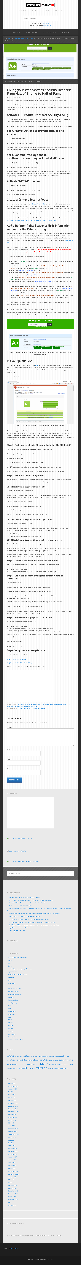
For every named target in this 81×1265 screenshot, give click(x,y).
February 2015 (12, 1205)
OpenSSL (52, 1064)
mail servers (12, 1011)
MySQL (38, 1064)
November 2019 (13, 1117)
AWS (9, 963)
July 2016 (11, 1180)
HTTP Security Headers (15, 994)
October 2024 (12, 1089)
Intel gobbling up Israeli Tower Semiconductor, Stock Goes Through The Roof (32, 922)
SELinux (10, 1031)
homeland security (13, 991)
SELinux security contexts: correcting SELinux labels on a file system (29, 919)
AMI (8, 1056)
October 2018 (12, 1131)
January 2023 (12, 1095)
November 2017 (13, 1154)
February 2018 (12, 1148)
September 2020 (13, 1112)
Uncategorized (15, 706)
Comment (10, 727)
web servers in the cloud (29, 706)
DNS (9, 980)
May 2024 (11, 1092)
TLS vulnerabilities (56, 1068)
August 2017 (12, 1160)
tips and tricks (12, 1034)
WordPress (64, 1068)
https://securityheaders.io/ (17, 659)
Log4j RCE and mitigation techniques (19, 928)
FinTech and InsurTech (14, 989)
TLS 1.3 (49, 1068)
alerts (10, 960)
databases (11, 977)
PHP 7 (72, 1064)
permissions (59, 1064)
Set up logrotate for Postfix (17, 931)
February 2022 (12, 1100)
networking (11, 1014)
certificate (26, 1056)
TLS (45, 1068)
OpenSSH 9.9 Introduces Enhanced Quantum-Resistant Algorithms (28, 903)
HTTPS (71, 1060)
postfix (9, 1068)
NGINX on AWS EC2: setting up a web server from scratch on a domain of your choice (34, 925)
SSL (41, 1068)
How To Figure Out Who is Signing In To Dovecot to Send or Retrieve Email (31, 900)
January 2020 (12, 1114)
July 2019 (11, 1123)
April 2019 (11, 1126)
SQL (35, 1068)
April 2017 (11, 1163)
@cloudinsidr (47, 26)
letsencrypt (13, 1064)
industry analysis (13, 1000)
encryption (66, 704)
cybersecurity (60, 1056)
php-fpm (10, 1025)
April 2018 (11, 1146)
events (10, 986)
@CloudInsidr (46, 23)
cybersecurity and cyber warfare (52, 704)
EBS (41, 1060)
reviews (10, 1028)
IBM (8, 1064)
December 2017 (13, 1151)
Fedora (61, 1060)
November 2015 (13, 1194)
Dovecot (37, 1060)
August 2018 (12, 1137)
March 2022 (11, 1097)
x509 (41, 708)
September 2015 (13, 1199)
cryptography (43, 1056)
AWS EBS (17, 1056)
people (10, 1023)
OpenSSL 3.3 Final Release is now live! (20, 906)
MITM (37, 708)
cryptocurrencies (13, 972)
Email (9, 759)
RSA (23, 1068)
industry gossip (12, 1003)
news (9, 1017)
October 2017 (12, 1157)
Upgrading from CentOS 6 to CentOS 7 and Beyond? (24, 897)
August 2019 (12, 1120)
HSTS (34, 708)
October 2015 (12, 1197)
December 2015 (13, 1191)
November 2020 (13, 1109)
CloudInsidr (40, 5)
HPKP (36, 365)
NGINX (8, 706)
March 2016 (11, 1182)
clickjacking (21, 708)
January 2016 (12, 1188)
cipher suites (34, 1056)
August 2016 (12, 1177)
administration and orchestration (17, 957)
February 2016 (12, 1185)
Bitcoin (10, 966)
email (49, 1060)
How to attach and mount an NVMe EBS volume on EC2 (25, 916)
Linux (9, 1008)
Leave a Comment (36, 81)
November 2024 (13, 1086)
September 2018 (13, 1134)
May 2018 (11, 1143)
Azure (21, 1056)
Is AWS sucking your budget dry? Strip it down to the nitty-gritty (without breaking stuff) (34, 913)
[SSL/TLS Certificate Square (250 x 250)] (40, 838)
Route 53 (19, 1068)
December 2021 (13, 1103)
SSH (38, 1068)
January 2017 (12, 1168)
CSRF (27, 708)
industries (11, 997)
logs (25, 1064)
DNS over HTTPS (30, 1060)
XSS (44, 708)
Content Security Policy (38, 204)
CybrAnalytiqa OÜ (14, 1248)
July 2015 (11, 1202)
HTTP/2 (66, 1060)
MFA (34, 1064)
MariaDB (29, 1064)
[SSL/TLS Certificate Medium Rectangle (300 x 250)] (23, 861)
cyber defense (52, 1056)
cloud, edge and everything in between (29, 704)
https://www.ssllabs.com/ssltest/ (19, 663)
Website (9, 769)
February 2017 (12, 1165)
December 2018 (13, 1129)
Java (9, 1006)
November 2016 (13, 1171)
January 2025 (12, 1083)
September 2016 (13, 1174)
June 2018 (11, 1140)
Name (9, 749)
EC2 (45, 1059)
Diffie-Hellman (17, 1060)
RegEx (14, 1068)
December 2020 (13, 1106)
